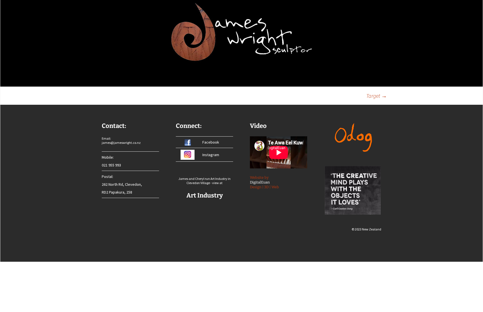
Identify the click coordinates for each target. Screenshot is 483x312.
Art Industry (204, 195)
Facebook (210, 142)
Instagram (210, 154)
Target (376, 95)
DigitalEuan (260, 182)
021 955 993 (111, 165)
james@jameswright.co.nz (121, 142)
